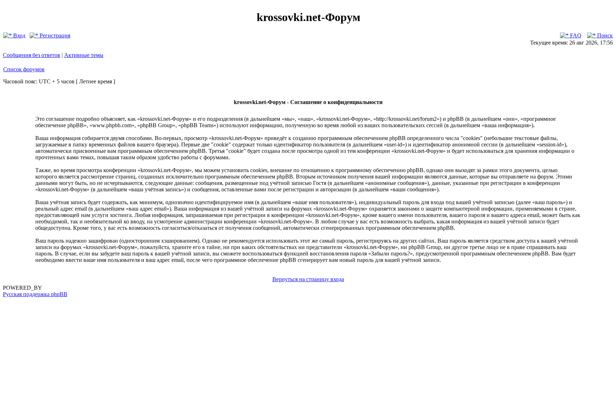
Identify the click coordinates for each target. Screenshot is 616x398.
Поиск (604, 35)
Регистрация (54, 35)
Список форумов (24, 69)
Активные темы (83, 55)
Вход (18, 35)
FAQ (575, 35)
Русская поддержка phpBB (35, 294)
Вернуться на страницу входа (308, 279)
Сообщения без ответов (31, 55)
